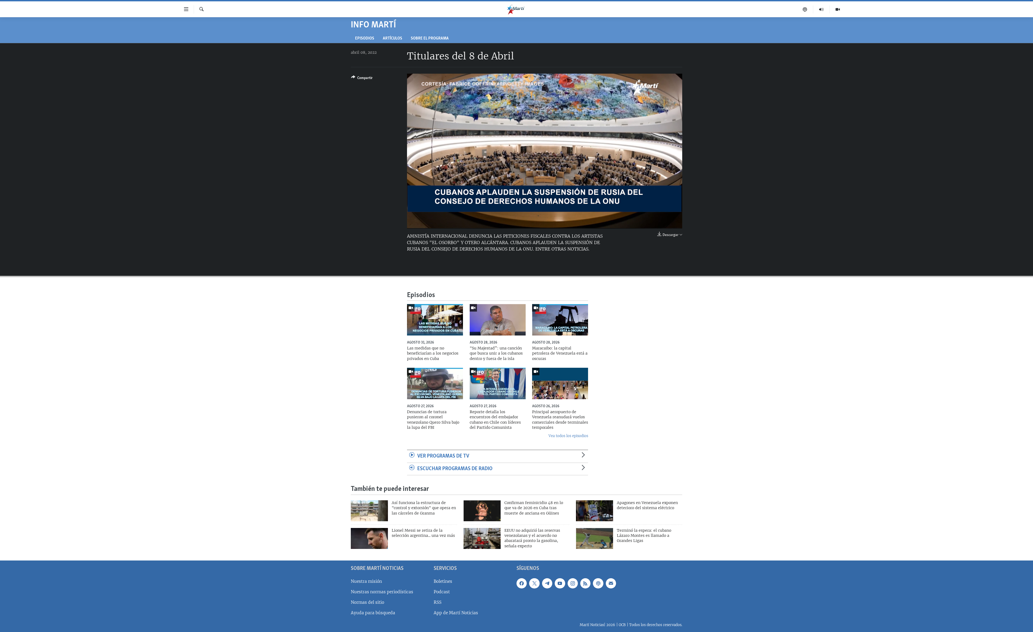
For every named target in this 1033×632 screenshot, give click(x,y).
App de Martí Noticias (456, 612)
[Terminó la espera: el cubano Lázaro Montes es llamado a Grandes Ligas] (594, 538)
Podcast (442, 591)
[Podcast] (805, 9)
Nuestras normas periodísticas (382, 591)
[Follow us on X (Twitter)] (534, 583)
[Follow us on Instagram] (573, 583)
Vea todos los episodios (568, 436)
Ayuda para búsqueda (373, 612)
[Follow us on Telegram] (547, 583)
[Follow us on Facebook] (521, 583)
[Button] (362, 79)
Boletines (443, 581)
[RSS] (585, 583)
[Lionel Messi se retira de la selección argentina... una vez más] (369, 538)
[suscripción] (611, 583)
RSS (437, 602)
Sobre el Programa (430, 38)
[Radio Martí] (821, 9)
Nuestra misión (366, 581)
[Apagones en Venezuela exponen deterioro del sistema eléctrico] (594, 510)
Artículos (392, 38)
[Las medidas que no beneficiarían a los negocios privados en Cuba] (435, 319)
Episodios (364, 38)
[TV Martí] (838, 9)
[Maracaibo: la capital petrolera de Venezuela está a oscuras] (560, 319)
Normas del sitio (367, 602)
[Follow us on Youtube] (560, 583)
